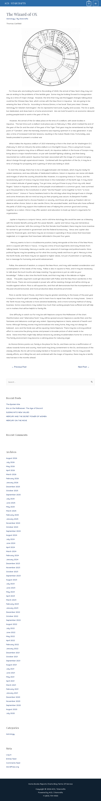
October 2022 (12, 616)
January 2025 (12, 519)
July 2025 (10, 499)
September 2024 (13, 531)
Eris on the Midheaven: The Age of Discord (24, 408)
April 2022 (10, 640)
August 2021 (11, 665)
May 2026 (10, 466)
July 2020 (10, 713)
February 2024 (12, 555)
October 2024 (12, 527)
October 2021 (12, 656)
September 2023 (13, 575)
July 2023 (10, 583)
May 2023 (10, 592)
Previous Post (19, 367)
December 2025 (13, 486)
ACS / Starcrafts (15, 3)
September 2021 (13, 660)
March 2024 (11, 551)
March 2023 (11, 600)
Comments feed (13, 763)
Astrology (10, 734)
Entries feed (11, 759)
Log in (8, 755)
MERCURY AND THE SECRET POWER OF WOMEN (26, 416)
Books (36, 784)
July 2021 (10, 669)
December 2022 (13, 612)
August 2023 (11, 580)
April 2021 (10, 681)
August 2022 (11, 624)
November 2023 (13, 567)
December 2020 (13, 697)
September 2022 (13, 620)
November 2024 (13, 523)
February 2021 (12, 689)
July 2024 (10, 539)
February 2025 (12, 515)
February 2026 (12, 478)
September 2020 (13, 705)
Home (31, 784)
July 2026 (10, 462)
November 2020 (13, 701)
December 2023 (13, 563)
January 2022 (12, 648)
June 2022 (10, 632)
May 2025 (10, 507)
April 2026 (10, 470)
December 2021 (13, 652)
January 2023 (12, 608)
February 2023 (12, 604)
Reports (43, 784)
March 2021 (11, 685)
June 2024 (10, 543)
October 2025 (12, 490)
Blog (55, 784)
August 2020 (11, 709)
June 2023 (10, 588)
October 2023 (12, 571)
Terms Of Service (65, 784)
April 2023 (10, 596)
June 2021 (10, 673)
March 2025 (11, 511)
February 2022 (12, 644)
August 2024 (11, 535)
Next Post (83, 367)
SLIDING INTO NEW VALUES (17, 412)
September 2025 (13, 494)
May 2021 (10, 677)
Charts (50, 784)
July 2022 (10, 628)
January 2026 (12, 482)
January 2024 (12, 559)
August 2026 (11, 458)
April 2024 (10, 547)
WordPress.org (12, 767)
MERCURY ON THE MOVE (16, 420)
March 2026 (11, 474)
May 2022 (10, 636)
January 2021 (12, 693)
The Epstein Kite (13, 404)
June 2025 (10, 503)
